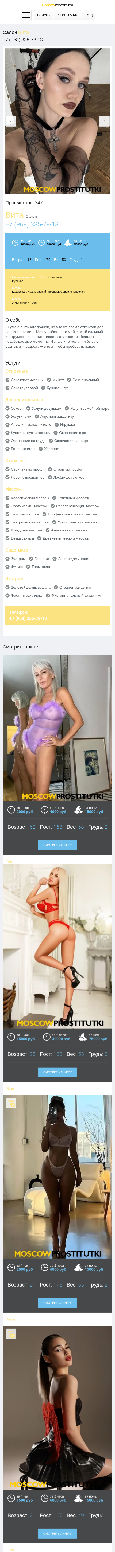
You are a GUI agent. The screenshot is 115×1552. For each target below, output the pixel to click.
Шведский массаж (26, 530)
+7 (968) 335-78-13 (23, 39)
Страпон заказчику (75, 587)
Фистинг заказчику (27, 595)
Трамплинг (41, 567)
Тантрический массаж (30, 522)
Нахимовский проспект (43, 292)
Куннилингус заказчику (30, 433)
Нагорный (55, 277)
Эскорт (17, 408)
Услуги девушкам (47, 408)
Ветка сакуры (22, 538)
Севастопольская (72, 292)
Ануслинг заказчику (57, 416)
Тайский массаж (25, 514)
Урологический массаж (78, 522)
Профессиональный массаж (72, 514)
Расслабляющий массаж (77, 506)
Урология (52, 449)
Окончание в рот (73, 433)
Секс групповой (24, 388)
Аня (10, 861)
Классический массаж (30, 498)
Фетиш (17, 567)
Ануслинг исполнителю (31, 424)
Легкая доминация (74, 559)
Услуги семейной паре (89, 408)
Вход (89, 15)
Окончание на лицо (71, 441)
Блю (10, 1092)
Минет (58, 380)
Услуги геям (21, 416)
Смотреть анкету (57, 845)
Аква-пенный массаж (69, 530)
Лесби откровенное (28, 477)
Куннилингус (58, 388)
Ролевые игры (23, 449)
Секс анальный (85, 380)
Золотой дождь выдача (31, 587)
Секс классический (27, 380)
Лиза (11, 1322)
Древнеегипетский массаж (66, 538)
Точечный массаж (73, 498)
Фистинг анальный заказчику (76, 595)
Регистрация (67, 15)
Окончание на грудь (28, 441)
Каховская (19, 292)
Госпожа (41, 559)
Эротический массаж (29, 506)
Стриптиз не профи (28, 469)
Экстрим (18, 559)
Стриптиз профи (67, 469)
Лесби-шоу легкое (69, 477)
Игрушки (67, 424)
